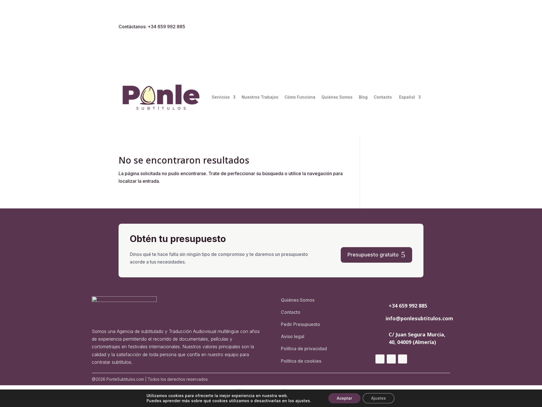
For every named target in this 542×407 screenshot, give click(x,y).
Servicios (221, 97)
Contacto (383, 97)
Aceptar (344, 398)
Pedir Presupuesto (300, 324)
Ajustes (378, 398)
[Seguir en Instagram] (396, 27)
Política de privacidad (304, 348)
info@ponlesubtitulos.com (419, 318)
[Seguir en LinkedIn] (418, 27)
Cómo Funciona (300, 97)
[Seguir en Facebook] (407, 27)
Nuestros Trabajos (260, 97)
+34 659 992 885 (408, 305)
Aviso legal (292, 336)
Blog (363, 97)
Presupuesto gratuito (373, 255)
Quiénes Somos (337, 97)
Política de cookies (301, 361)
